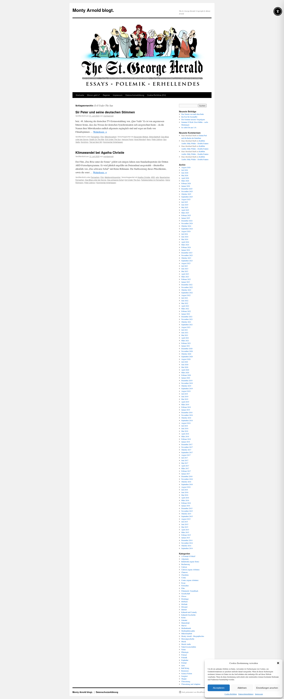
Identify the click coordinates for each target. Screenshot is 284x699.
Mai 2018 (184, 431)
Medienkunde (186, 628)
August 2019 (186, 391)
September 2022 (187, 292)
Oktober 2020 (186, 354)
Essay (183, 583)
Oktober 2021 (186, 322)
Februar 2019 (186, 407)
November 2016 (187, 479)
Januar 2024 (185, 250)
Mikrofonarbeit (110, 136)
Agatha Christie (144, 177)
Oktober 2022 (186, 290)
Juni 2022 (184, 300)
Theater (184, 679)
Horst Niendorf (140, 139)
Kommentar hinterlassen (113, 142)
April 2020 (185, 370)
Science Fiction (186, 673)
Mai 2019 (184, 399)
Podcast (184, 655)
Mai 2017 (184, 463)
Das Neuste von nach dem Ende (192, 114)
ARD (153, 177)
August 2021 (186, 327)
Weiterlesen (100, 131)
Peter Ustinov (157, 139)
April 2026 (185, 178)
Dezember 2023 (186, 252)
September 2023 (187, 260)
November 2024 (187, 223)
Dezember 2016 (186, 476)
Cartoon (184, 567)
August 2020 (186, 359)
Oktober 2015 (186, 513)
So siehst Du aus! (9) (188, 127)
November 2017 (187, 447)
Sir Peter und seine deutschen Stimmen (105, 112)
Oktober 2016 (186, 481)
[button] (278, 663)
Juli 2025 (184, 202)
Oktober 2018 (186, 418)
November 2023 (187, 255)
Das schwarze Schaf (115, 180)
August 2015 (186, 519)
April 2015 (185, 529)
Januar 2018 (185, 442)
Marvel (183, 625)
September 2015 (187, 516)
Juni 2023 (184, 268)
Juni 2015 (184, 524)
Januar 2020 (185, 378)
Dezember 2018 (186, 412)
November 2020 (187, 351)
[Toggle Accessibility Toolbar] (278, 11)
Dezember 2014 (186, 540)
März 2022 (185, 308)
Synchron (84, 142)
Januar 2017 (185, 473)
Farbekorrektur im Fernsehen (152, 180)
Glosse (183, 596)
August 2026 (186, 167)
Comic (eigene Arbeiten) (190, 580)
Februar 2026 (186, 183)
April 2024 (185, 242)
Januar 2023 (185, 282)
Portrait (184, 663)
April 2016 (185, 497)
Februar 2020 (186, 375)
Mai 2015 (184, 527)
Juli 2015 (184, 521)
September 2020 (187, 356)
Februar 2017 (186, 471)
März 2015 (185, 532)
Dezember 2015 (186, 508)
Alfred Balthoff (154, 136)
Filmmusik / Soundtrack (189, 591)
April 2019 (185, 402)
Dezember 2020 (186, 348)
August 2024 (186, 231)
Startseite (80, 95)
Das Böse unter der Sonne (95, 180)
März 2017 (185, 468)
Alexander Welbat (141, 136)
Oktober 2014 (186, 545)
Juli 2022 (184, 298)
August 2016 (186, 487)
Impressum (259, 694)
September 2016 (187, 484)
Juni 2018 (184, 428)
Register (106, 95)
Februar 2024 (186, 247)
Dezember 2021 (186, 316)
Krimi (183, 617)
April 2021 (185, 338)
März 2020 (185, 372)
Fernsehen (95, 136)
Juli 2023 (184, 266)
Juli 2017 (184, 457)
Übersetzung (185, 681)
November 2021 (187, 319)
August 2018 (186, 423)
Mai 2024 (184, 239)
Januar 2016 (185, 505)
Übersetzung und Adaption (190, 684)
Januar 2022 (185, 314)
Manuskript (185, 623)
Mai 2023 (184, 271)
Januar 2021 (185, 346)
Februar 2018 (186, 439)
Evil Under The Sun (113, 139)
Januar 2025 (185, 218)
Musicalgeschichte (187, 639)
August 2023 (186, 263)
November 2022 (187, 287)
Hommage (185, 599)
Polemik (184, 657)
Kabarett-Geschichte (188, 615)
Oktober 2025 (186, 194)
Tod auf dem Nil (95, 142)
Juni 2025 (184, 204)
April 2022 (185, 306)
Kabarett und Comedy (189, 612)
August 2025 (186, 199)
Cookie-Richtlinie (231, 694)
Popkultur (184, 660)
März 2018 (185, 436)
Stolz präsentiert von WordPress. (193, 692)
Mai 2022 (184, 303)
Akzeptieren (218, 688)
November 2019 (187, 383)
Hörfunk (184, 604)
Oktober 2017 (186, 449)
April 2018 (185, 434)
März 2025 (185, 212)
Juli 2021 (184, 330)
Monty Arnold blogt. (93, 10)
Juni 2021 (184, 332)
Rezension (185, 671)
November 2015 (187, 511)
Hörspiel (184, 607)
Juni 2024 (184, 236)
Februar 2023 (186, 279)
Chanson (184, 572)
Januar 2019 (185, 410)
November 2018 (187, 415)
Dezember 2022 (186, 284)
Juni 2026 (184, 172)
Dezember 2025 (186, 188)
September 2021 (187, 324)
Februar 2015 (186, 535)
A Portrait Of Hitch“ (188, 556)
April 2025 (185, 210)
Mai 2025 (184, 207)
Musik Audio (186, 644)
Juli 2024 (184, 234)
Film (102, 136)
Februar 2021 (186, 343)
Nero (149, 139)
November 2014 (187, 543)
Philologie (184, 652)
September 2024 (187, 228)
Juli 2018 (184, 426)
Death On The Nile (96, 139)
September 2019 (187, 388)
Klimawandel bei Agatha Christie (99, 152)
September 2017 (187, 452)
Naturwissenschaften (188, 647)
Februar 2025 (186, 215)
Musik (183, 641)
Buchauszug (185, 564)
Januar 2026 (185, 186)
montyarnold (108, 116)
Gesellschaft (185, 593)
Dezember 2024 (186, 220)
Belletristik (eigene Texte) (190, 561)
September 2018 (187, 420)
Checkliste (185, 575)
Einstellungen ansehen (267, 688)
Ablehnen (242, 688)
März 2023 (185, 276)
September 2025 (187, 196)
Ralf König (185, 668)
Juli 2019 (184, 394)
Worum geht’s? (93, 95)
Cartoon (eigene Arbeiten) (190, 569)
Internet (184, 609)
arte (157, 177)
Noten (183, 649)
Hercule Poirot (127, 139)
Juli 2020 (184, 362)
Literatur (184, 620)
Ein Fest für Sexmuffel (189, 117)
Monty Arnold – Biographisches (192, 636)
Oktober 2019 (186, 386)
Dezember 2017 (186, 444)
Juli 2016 (184, 489)
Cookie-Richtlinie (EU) (156, 95)
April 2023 (185, 274)
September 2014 (187, 548)
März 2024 (185, 244)
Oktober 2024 (186, 226)
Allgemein (185, 559)
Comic (183, 577)
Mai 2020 (184, 367)
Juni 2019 (184, 396)
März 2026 (185, 180)
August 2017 (186, 455)
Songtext (184, 676)
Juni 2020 (184, 364)
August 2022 (186, 295)
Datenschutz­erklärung (246, 694)
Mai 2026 (184, 175)
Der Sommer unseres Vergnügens (193, 119)
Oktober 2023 (186, 258)
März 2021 (185, 340)
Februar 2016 (186, 503)
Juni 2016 (184, 492)
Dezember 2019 (186, 380)
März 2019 (185, 404)
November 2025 (187, 191)
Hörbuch (184, 601)
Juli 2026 (184, 170)
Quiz (183, 665)
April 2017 (185, 465)
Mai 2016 (184, 495)
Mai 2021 (184, 335)
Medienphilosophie (112, 177)
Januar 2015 (185, 537)
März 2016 (185, 500)
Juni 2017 (184, 460)
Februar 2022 (186, 311)
